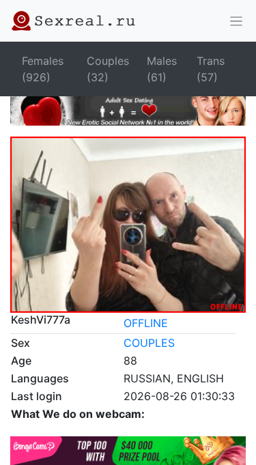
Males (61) (162, 69)
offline (146, 323)
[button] (236, 21)
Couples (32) (108, 69)
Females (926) (42, 69)
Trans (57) (211, 69)
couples (149, 343)
